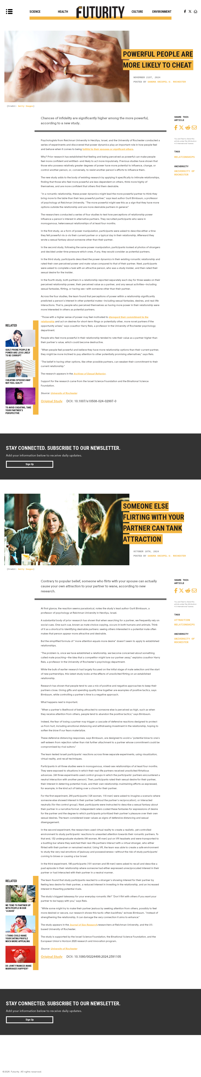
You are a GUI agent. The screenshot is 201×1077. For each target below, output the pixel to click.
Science (35, 12)
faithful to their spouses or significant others (107, 149)
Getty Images (25, 106)
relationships (184, 157)
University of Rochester (184, 173)
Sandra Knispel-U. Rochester (167, 82)
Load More (100, 1046)
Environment (161, 12)
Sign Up (30, 464)
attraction (182, 620)
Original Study (51, 401)
